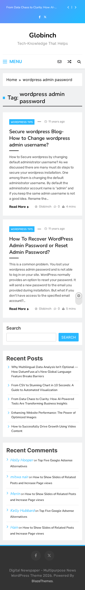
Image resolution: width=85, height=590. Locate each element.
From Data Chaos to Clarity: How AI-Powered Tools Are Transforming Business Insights (34, 7)
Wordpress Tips (22, 122)
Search (13, 328)
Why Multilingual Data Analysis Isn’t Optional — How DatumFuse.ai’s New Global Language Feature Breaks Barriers (44, 371)
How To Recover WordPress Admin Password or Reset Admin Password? (41, 245)
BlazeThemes (42, 581)
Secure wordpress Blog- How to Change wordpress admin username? (39, 138)
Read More (17, 207)
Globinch (42, 35)
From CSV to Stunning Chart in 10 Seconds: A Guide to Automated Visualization (42, 387)
